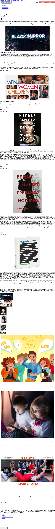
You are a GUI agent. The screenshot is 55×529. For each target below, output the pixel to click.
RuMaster (7, 520)
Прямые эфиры (42, 2)
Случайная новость (51, 2)
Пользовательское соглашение (7, 517)
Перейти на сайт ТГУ (6, 519)
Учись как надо (5, 7)
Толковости (4, 5)
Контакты (4, 516)
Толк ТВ (3, 11)
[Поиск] (37, 2)
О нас (3, 514)
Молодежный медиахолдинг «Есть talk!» (7, 508)
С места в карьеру (5, 8)
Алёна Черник (2, 16)
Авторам (3, 518)
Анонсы (3, 12)
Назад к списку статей (4, 506)
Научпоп (3, 6)
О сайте (3, 515)
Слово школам (4, 9)
